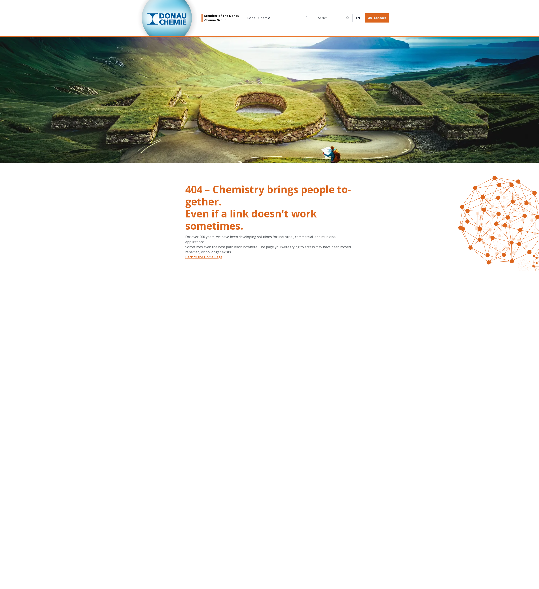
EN (358, 18)
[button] (377, 18)
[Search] (347, 18)
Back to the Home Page (203, 257)
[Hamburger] (396, 17)
